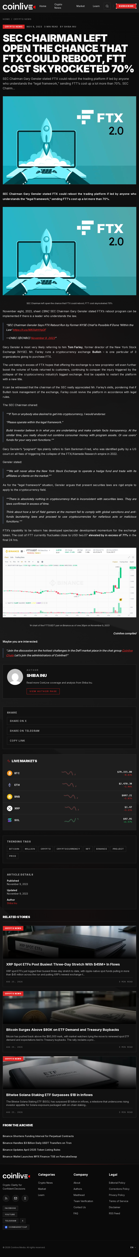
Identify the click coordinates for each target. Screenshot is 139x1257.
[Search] (107, 6)
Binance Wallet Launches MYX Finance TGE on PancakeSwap (40, 1156)
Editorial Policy (117, 1182)
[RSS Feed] (6, 1198)
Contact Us (80, 1207)
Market (80, 6)
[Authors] (25, 1198)
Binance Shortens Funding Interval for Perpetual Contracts (38, 1136)
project (118, 849)
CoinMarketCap (18, 1227)
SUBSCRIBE (126, 6)
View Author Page (43, 691)
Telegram (10, 1221)
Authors (78, 1188)
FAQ (76, 1213)
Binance (101, 849)
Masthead (79, 1195)
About (77, 1182)
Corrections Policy (119, 1188)
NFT (88, 849)
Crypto (46, 849)
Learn (96, 6)
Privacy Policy (117, 1195)
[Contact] (15, 1198)
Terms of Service (118, 1201)
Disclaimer (114, 1207)
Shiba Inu (12, 903)
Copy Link (17, 740)
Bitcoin (14, 849)
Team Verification (83, 1201)
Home (42, 6)
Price (12, 856)
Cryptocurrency (68, 849)
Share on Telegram (25, 730)
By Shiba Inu (68, 26)
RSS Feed (114, 1213)
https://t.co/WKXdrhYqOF (29, 329)
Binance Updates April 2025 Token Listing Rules (31, 1149)
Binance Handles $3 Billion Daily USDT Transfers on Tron (37, 1142)
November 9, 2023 (43, 338)
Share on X (18, 720)
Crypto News (58, 6)
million (30, 849)
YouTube (10, 1214)
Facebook (10, 1208)
